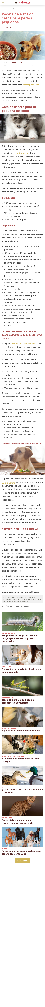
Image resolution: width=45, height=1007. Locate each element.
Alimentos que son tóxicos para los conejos (20, 760)
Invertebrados (8, 697)
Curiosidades (7, 667)
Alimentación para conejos (13, 756)
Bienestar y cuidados (10, 633)
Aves (3, 787)
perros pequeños (30, 85)
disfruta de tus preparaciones (25, 343)
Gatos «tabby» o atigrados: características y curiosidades (18, 821)
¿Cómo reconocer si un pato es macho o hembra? (22, 791)
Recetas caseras (25, 9)
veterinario (22, 153)
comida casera (8, 482)
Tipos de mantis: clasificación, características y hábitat (18, 701)
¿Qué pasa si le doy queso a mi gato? (21, 730)
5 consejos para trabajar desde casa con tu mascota (21, 670)
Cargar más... (22, 860)
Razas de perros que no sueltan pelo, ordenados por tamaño (21, 852)
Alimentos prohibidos (10, 728)
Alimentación (6, 9)
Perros (15, 9)
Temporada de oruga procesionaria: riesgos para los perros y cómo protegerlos (21, 638)
